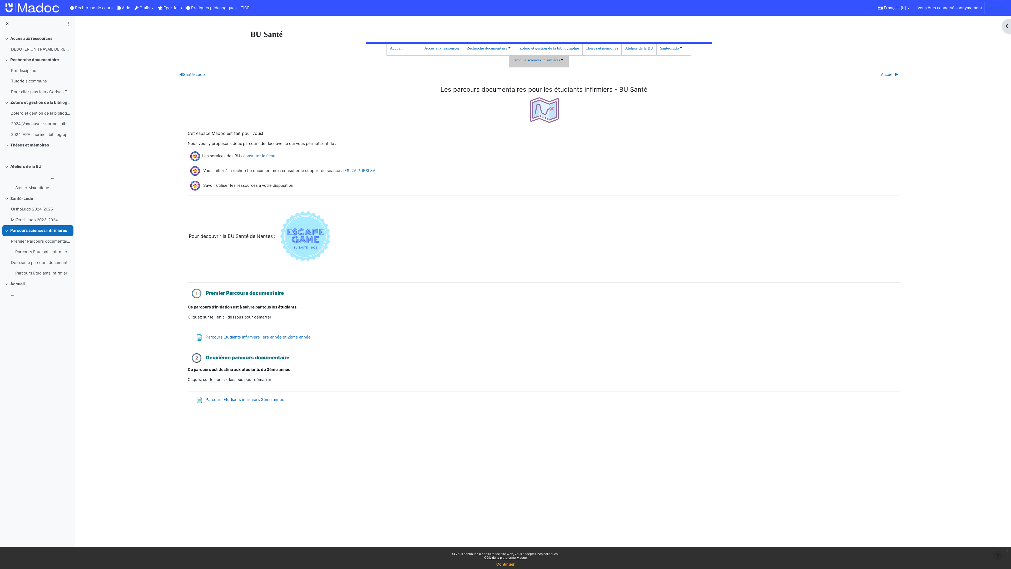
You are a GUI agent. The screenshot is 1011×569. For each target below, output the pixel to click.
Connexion (997, 7)
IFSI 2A (349, 170)
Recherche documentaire (34, 59)
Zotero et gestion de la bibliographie (40, 102)
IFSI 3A (368, 170)
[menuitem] (254, 8)
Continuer (505, 564)
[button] (893, 8)
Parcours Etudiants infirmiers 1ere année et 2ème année (43, 251)
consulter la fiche (259, 155)
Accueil (17, 283)
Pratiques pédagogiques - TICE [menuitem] (220, 7)
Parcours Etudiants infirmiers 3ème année (43, 273)
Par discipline (23, 70)
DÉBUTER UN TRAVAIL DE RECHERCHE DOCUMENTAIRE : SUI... (41, 49)
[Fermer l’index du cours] (7, 24)
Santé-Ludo (21, 198)
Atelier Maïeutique (32, 187)
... (24, 155)
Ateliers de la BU (25, 166)
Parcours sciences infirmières (38, 230)
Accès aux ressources (31, 38)
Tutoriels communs (29, 81)
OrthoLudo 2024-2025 (32, 209)
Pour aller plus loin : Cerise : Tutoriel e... (41, 91)
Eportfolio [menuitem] (172, 7)
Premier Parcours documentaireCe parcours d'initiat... (41, 241)
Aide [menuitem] (125, 7)
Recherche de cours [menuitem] (93, 7)
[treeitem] (37, 44)
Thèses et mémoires (29, 145)
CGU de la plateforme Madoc (505, 558)
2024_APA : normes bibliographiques (41, 134)
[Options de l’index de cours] (68, 23)
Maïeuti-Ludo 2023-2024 (34, 219)
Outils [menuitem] (144, 7)
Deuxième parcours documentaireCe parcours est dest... (41, 262)
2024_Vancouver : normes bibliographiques (41, 123)
